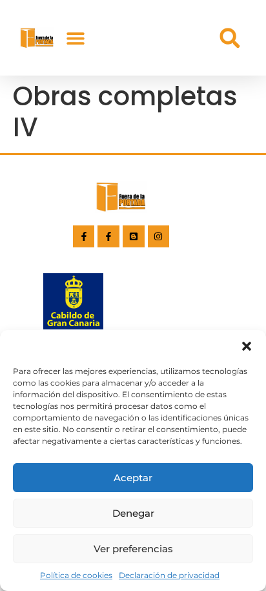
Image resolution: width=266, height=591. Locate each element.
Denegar (133, 513)
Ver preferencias (133, 549)
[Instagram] (159, 236)
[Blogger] (134, 236)
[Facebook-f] (84, 236)
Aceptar (133, 478)
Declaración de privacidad (169, 575)
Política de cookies (76, 575)
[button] (246, 346)
